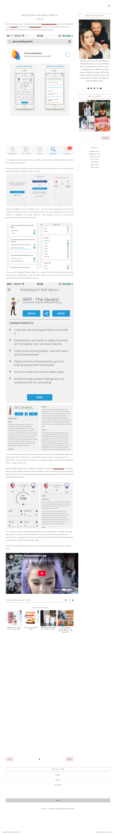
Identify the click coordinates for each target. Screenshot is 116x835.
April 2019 (95, 167)
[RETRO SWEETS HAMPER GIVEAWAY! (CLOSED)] (102, 131)
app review (13, 600)
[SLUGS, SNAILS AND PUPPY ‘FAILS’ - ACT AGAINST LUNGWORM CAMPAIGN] (102, 115)
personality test (58, 468)
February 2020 (94, 154)
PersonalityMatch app (49, 24)
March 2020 (94, 151)
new (69, 759)
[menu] (109, 5)
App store (13, 27)
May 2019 (94, 164)
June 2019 (94, 162)
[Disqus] (40, 666)
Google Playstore (35, 27)
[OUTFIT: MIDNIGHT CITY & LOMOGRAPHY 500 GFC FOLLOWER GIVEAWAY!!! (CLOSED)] (86, 115)
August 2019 (94, 156)
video (28, 600)
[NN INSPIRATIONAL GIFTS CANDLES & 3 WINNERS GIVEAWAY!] (86, 131)
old (9, 759)
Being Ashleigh (14, 832)
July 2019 (94, 159)
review (22, 600)
